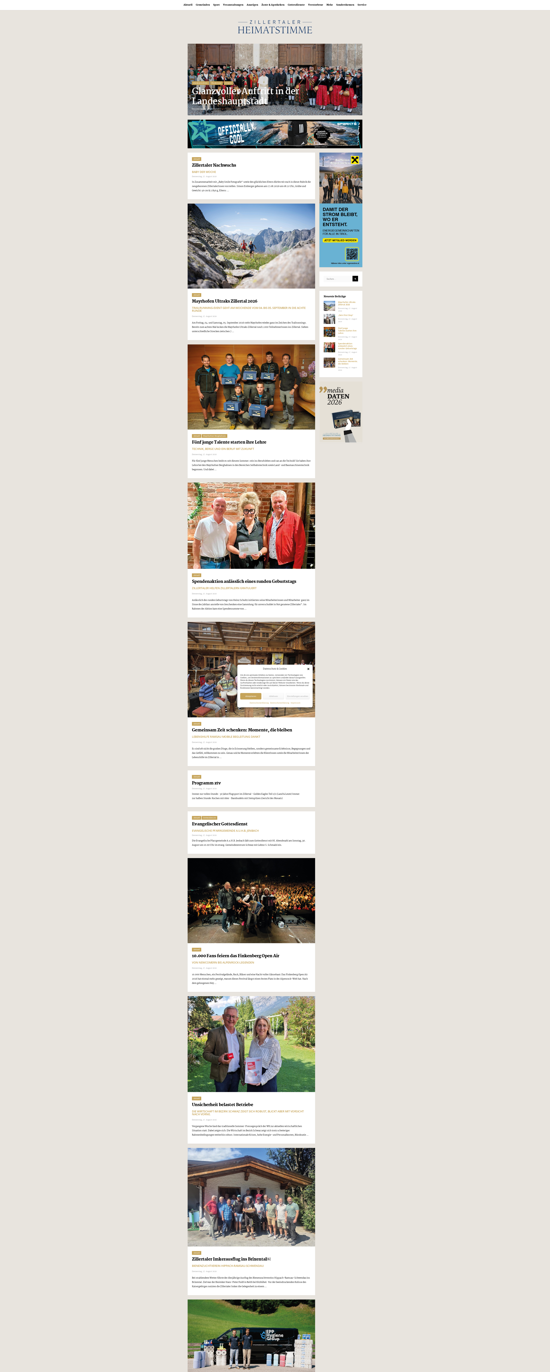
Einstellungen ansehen (297, 696)
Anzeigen (252, 5)
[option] (275, 79)
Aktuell (187, 5)
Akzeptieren (250, 696)
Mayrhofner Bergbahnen (214, 436)
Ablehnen (273, 696)
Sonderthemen (345, 5)
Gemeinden (203, 5)
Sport (216, 5)
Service (362, 5)
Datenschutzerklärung (259, 702)
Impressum (295, 702)
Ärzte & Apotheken (272, 5)
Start (226, 83)
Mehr (329, 5)
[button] (308, 669)
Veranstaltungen (233, 5)
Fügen (197, 83)
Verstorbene (315, 5)
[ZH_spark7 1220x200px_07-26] (275, 134)
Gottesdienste (296, 5)
